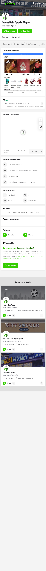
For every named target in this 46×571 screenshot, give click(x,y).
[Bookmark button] (41, 315)
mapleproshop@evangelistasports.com (23, 170)
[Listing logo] (5, 16)
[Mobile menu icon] (2, 3)
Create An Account (11, 265)
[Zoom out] (40, 123)
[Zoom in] (40, 119)
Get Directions (36, 151)
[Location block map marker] (23, 132)
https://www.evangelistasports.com (22, 182)
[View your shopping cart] (38, 3)
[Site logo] (10, 3)
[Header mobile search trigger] (43, 3)
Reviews (15, 37)
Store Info (5, 37)
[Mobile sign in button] (33, 3)
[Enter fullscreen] (40, 127)
